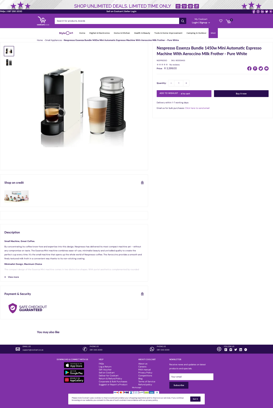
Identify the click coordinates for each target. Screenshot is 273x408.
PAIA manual (144, 369)
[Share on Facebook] (249, 68)
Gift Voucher (105, 369)
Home (40, 40)
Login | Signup (200, 22)
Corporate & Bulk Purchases (113, 381)
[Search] (182, 21)
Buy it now (241, 93)
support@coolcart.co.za (33, 350)
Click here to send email (197, 108)
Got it (195, 399)
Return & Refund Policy (110, 378)
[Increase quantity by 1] (186, 83)
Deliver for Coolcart (108, 375)
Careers (142, 366)
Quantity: (161, 83)
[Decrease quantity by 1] (171, 83)
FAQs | (3, 11)
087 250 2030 (14, 11)
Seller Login (130, 11)
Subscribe (179, 385)
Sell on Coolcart (107, 372)
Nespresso (162, 60)
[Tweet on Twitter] (261, 68)
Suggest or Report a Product (113, 384)
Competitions (145, 375)
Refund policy (145, 384)
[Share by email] (266, 68)
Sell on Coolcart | (115, 11)
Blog (140, 378)
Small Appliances (53, 40)
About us (142, 363)
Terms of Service (146, 381)
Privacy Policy (145, 372)
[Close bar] (271, 2)
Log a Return (105, 366)
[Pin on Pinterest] (255, 68)
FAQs (101, 363)
